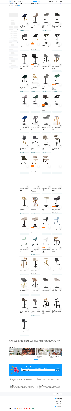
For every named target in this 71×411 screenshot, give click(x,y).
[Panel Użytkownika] (56, 1)
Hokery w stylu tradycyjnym (52, 342)
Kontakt (25, 404)
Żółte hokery (21, 340)
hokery (12, 340)
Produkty (10, 393)
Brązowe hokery (59, 340)
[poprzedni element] (9, 352)
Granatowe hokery (30, 340)
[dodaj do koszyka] (28, 23)
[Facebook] (54, 394)
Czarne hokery (54, 340)
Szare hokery (50, 340)
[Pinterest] (59, 394)
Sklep (10, 1)
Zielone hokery (26, 340)
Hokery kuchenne (14, 342)
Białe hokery (17, 340)
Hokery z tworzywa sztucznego (48, 341)
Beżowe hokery (46, 340)
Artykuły (22, 393)
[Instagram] (57, 394)
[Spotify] (61, 394)
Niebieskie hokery (36, 340)
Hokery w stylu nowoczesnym (35, 342)
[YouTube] (56, 394)
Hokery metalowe (55, 341)
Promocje (10, 403)
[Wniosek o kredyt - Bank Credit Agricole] (32, 408)
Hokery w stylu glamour (20, 342)
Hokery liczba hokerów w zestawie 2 (28, 341)
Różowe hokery (41, 340)
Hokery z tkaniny (41, 341)
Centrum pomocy (58, 406)
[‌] (12, 19)
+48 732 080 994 (59, 398)
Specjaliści (23, 1)
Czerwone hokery (11, 341)
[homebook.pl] (36, 1)
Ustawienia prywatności (27, 403)
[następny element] (62, 352)
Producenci (19, 1)
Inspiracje (15, 1)
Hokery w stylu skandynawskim (44, 342)
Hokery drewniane (36, 341)
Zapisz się (57, 370)
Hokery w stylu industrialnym (27, 342)
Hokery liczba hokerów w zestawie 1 (18, 341)
